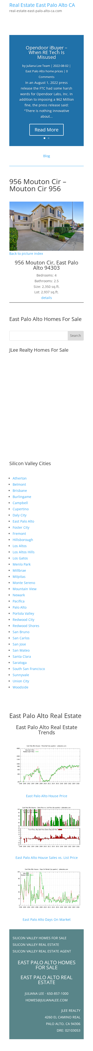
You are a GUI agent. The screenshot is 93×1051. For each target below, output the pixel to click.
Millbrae (19, 570)
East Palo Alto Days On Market (47, 919)
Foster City (21, 527)
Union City (21, 681)
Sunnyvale (21, 675)
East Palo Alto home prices (44, 71)
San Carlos (21, 638)
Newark (19, 595)
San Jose (19, 644)
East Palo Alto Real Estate (45, 715)
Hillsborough (23, 539)
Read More (46, 129)
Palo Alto (19, 607)
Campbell (20, 503)
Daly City (19, 515)
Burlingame (22, 496)
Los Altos (20, 546)
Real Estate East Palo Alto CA (42, 5)
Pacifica (19, 601)
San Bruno (21, 632)
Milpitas (19, 576)
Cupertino (21, 509)
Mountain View (24, 589)
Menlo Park (22, 564)
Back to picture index (26, 253)
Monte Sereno (24, 582)
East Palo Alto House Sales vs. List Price (47, 857)
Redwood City (23, 619)
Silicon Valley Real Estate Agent (42, 951)
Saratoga (20, 662)
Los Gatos (20, 558)
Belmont (19, 484)
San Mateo (21, 650)
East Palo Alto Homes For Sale (45, 318)
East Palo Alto (23, 521)
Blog (46, 156)
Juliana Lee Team (38, 66)
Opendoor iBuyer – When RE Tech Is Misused (46, 52)
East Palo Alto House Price (46, 796)
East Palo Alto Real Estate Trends (46, 729)
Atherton (20, 478)
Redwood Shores (26, 625)
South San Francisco (29, 668)
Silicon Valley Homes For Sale (40, 938)
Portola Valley (23, 613)
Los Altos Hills (24, 552)
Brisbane (20, 490)
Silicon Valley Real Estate (36, 944)
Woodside (20, 687)
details (46, 297)
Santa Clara (22, 656)
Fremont (19, 533)
